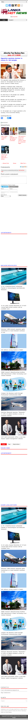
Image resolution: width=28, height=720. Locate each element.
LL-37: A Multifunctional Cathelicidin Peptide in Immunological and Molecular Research (13, 288)
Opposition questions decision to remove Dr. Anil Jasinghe (11, 59)
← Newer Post (5, 163)
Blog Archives (16, 444)
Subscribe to (4, 194)
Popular (3, 444)
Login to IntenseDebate (4, 186)
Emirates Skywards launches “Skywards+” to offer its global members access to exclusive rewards (13, 414)
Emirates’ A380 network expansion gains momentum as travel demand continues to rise (13, 330)
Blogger (14, 717)
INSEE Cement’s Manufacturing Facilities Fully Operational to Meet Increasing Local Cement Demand (13, 374)
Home (4, 20)
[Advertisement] (14, 37)
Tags (9, 444)
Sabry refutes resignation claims (4, 138)
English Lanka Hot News (15, 716)
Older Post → (23, 163)
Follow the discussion (25, 166)
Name (2, 188)
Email (10, 188)
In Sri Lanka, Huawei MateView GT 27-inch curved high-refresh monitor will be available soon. (13, 307)
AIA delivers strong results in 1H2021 (12, 350)
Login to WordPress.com (13, 186)
